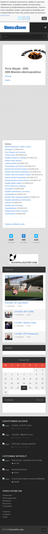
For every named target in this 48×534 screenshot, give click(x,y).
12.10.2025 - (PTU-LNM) (24, 311)
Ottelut (7, 80)
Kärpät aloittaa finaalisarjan (15, 177)
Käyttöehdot (7, 495)
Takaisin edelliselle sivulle (15, 224)
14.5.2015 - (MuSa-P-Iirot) (22, 434)
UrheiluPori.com (16, 529)
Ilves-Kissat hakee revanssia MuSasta (28, 478)
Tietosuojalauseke (9, 498)
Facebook (6, 512)
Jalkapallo (11, 306)
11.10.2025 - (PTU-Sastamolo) (26, 334)
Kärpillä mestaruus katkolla (15, 158)
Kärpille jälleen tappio (13, 183)
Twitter (5, 517)
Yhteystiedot (7, 506)
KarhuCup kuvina (19, 469)
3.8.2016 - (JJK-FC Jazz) (21, 425)
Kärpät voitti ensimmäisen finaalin (18, 175)
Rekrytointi (6, 503)
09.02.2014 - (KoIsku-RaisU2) (24, 444)
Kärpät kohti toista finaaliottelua (17, 172)
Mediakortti (6, 501)
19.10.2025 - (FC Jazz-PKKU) (16, 303)
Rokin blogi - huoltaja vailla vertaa (27, 460)
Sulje (44, 18)
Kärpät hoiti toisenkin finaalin (16, 169)
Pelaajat (8, 76)
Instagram (6, 514)
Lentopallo (18, 447)
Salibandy (20, 315)
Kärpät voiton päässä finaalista (17, 197)
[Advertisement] (24, 113)
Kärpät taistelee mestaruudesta (17, 180)
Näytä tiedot (5, 15)
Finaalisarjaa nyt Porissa (14, 166)
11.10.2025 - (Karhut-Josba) (25, 322)
